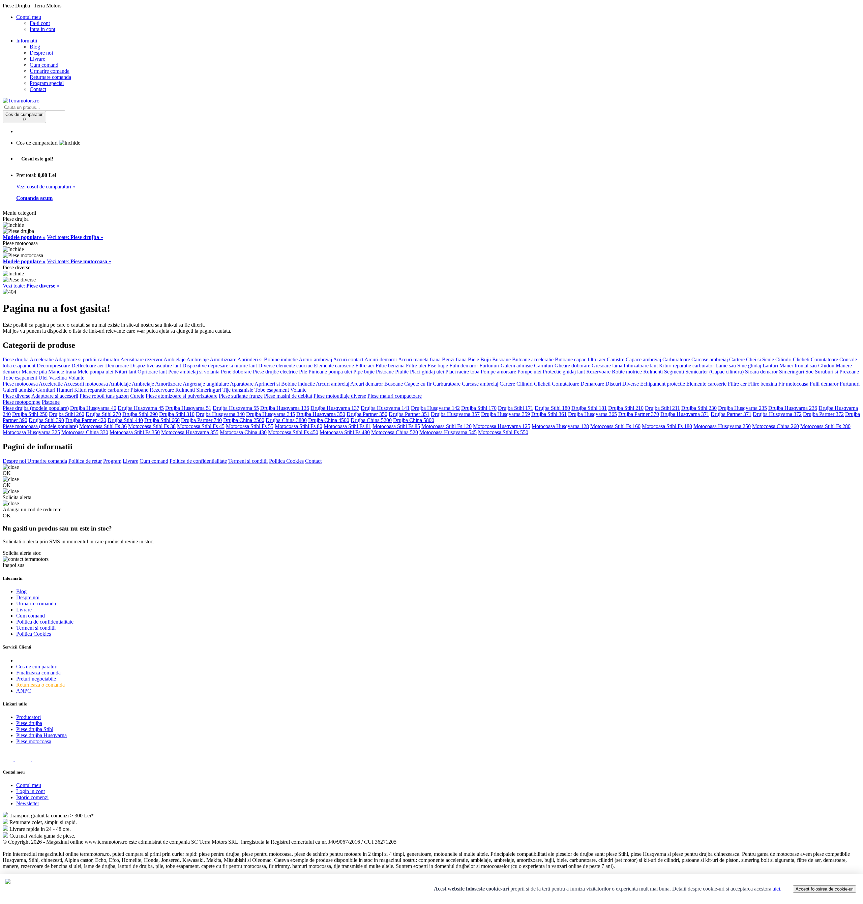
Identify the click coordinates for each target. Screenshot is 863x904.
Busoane (501, 359)
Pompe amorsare (498, 371)
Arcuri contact (348, 359)
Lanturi (770, 365)
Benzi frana (454, 359)
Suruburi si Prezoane (837, 371)
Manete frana (62, 371)
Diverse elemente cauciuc (285, 365)
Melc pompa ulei (95, 371)
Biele (473, 359)
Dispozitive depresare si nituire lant (219, 365)
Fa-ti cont (40, 23)
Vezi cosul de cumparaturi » (45, 186)
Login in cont (30, 791)
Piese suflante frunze (241, 396)
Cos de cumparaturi (37, 666)
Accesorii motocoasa (86, 384)
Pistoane (385, 371)
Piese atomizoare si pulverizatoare (181, 396)
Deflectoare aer (87, 365)
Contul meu (28, 785)
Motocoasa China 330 (84, 432)
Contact (38, 89)
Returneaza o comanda (40, 685)
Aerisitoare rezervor (141, 359)
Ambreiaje (197, 359)
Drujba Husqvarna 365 (592, 414)
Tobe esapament (20, 378)
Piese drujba (16, 359)
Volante (76, 378)
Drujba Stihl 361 (549, 414)
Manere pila (34, 371)
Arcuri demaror (380, 359)
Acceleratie (42, 359)
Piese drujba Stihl (34, 729)
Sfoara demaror (761, 371)
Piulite (402, 371)
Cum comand (44, 65)
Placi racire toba (462, 371)
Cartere (737, 359)
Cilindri (783, 359)
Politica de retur (85, 461)
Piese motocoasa (20, 384)
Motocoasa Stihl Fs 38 (152, 426)
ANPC (23, 691)
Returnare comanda (50, 77)
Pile (303, 371)
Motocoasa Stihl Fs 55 (249, 426)
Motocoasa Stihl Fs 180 (667, 426)
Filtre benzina (390, 365)
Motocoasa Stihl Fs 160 (615, 426)
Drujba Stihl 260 (66, 414)
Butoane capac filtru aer (580, 359)
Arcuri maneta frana (419, 359)
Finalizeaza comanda (38, 672)
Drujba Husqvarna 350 (320, 414)
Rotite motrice (627, 371)
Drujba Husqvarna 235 (742, 408)
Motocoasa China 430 (243, 432)
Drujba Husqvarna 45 (141, 408)
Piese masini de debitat (288, 396)
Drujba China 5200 (371, 420)
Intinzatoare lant (641, 365)
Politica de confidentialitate (198, 461)
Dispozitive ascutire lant (155, 365)
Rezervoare (598, 371)
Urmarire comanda (49, 71)
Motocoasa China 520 (394, 432)
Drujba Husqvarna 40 (93, 408)
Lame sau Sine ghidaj (738, 365)
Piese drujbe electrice (275, 371)
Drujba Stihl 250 (30, 414)
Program (112, 461)
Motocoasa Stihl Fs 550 (503, 432)
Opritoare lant (152, 371)
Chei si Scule (760, 359)
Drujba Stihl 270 (103, 414)
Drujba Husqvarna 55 (236, 408)
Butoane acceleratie (533, 359)
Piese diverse (16, 396)
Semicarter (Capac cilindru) (714, 371)
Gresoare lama (607, 365)
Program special (47, 83)
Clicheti (801, 359)
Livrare (37, 59)
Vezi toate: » (75, 237)
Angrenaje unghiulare (206, 384)
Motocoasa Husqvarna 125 (501, 426)
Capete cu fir (418, 384)
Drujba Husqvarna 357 (455, 414)
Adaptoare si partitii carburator (87, 359)
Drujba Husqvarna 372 (777, 414)
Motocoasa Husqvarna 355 (189, 432)
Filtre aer (364, 365)
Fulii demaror (463, 365)
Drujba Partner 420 (85, 420)
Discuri (613, 384)
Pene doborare (236, 371)
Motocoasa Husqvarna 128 (560, 426)
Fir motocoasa (793, 384)
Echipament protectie (662, 384)
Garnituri (543, 365)
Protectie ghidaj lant (564, 371)
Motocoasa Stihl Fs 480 (345, 432)
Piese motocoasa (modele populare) (40, 426)
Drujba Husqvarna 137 (334, 408)
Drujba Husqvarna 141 (385, 408)
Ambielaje (174, 359)
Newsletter (27, 803)
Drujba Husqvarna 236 (792, 408)
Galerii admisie (517, 365)
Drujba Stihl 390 (46, 420)
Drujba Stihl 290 (140, 414)
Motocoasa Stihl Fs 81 (347, 426)
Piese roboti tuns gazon (104, 396)
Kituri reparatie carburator (686, 365)
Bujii (485, 359)
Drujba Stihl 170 (479, 408)
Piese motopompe (21, 402)
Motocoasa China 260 (775, 426)
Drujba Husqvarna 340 (220, 414)
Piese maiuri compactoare (394, 396)
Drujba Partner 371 (731, 414)
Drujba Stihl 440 (125, 420)
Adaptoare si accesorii (54, 396)
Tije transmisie (237, 390)
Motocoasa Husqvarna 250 (722, 426)
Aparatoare (242, 384)
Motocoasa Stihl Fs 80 (298, 426)
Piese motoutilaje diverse (340, 396)
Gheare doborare (572, 365)
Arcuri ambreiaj (315, 359)
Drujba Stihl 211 (662, 408)
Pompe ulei (529, 371)
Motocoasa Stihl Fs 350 (135, 432)
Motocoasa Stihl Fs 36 (103, 426)
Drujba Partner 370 (638, 414)
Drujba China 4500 (328, 420)
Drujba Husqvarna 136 (284, 408)
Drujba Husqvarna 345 (270, 414)
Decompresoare (53, 365)
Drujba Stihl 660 (162, 420)
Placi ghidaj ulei (427, 371)
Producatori (28, 717)
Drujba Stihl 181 (589, 408)
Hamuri (65, 390)
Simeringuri (791, 371)
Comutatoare (824, 359)
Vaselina (58, 378)
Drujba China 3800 (286, 420)
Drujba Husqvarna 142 (435, 408)
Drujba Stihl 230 (699, 408)
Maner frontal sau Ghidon (806, 365)
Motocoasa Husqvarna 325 (31, 432)
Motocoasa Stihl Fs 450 (293, 432)
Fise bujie (437, 365)
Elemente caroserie (334, 365)
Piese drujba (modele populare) (36, 408)
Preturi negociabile (36, 679)
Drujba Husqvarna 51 (188, 408)
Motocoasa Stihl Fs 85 (396, 426)
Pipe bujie (364, 371)
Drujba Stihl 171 (515, 408)
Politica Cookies (286, 461)
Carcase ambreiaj (709, 359)
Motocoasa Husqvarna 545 (448, 432)
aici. (777, 889)
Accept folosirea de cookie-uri (825, 889)
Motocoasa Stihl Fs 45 (201, 426)
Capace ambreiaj (643, 359)
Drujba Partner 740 (201, 420)
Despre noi (41, 53)
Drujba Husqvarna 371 (684, 414)
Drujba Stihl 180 (552, 408)
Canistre (615, 359)
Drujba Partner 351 (409, 414)
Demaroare (117, 365)
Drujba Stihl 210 (626, 408)
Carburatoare (676, 359)
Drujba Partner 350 (367, 414)
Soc (809, 371)
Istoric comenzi (32, 797)
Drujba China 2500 (243, 420)
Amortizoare (223, 359)
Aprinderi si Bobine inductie (267, 359)
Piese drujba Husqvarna (41, 735)
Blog (35, 47)
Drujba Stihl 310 (177, 414)
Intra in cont (42, 29)
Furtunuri (489, 365)
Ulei (43, 378)
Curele (137, 396)
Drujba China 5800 (413, 420)
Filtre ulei (416, 365)
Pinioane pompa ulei (330, 371)
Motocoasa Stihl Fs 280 (825, 426)
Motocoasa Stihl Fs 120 (446, 426)
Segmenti (674, 371)
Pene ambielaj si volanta (193, 371)
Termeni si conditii (248, 461)
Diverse (630, 384)
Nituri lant (125, 371)
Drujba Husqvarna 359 (505, 414)
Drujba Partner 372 (823, 414)
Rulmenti (653, 371)
